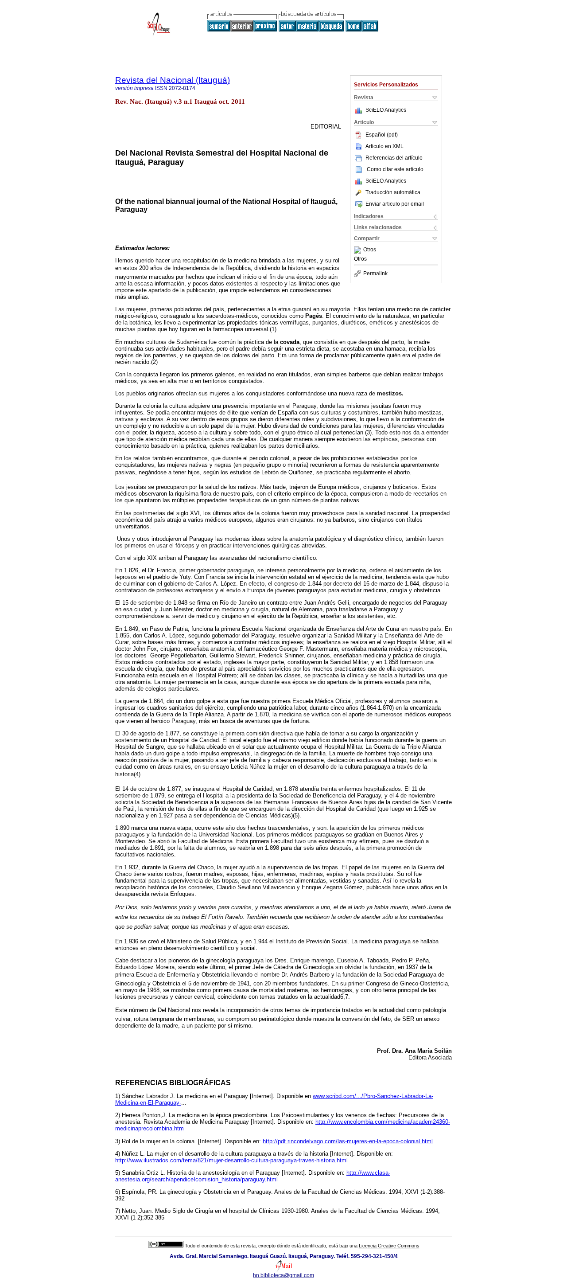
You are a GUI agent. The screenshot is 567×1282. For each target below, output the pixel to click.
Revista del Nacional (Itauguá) (172, 80)
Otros (369, 250)
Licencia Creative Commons (389, 1245)
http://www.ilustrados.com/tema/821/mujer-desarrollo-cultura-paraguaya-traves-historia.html (231, 1160)
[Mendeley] (358, 250)
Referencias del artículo (394, 158)
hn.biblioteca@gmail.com (283, 1275)
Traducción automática (392, 192)
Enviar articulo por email (394, 204)
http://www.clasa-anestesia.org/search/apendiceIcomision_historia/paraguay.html (252, 1176)
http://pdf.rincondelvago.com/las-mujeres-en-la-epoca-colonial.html (348, 1141)
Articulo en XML (384, 146)
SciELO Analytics (385, 110)
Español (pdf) (381, 135)
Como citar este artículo (395, 169)
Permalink (375, 273)
